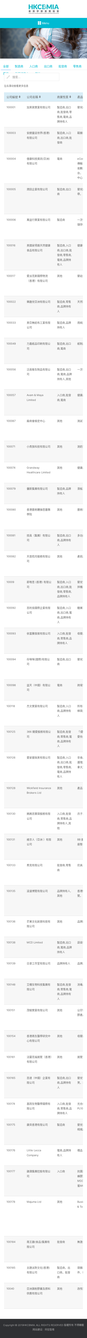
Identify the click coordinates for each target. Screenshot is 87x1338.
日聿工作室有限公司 (38, 963)
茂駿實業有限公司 (37, 1010)
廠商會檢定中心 (36, 420)
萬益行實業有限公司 (38, 219)
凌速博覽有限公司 (37, 891)
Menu (45, 23)
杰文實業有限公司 (37, 706)
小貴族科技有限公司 (38, 446)
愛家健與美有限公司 (38, 757)
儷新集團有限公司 (37, 488)
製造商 (19, 66)
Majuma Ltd (34, 1201)
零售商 (77, 66)
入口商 (33, 66)
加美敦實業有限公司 (38, 107)
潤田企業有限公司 (37, 189)
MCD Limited (35, 942)
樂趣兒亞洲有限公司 (38, 301)
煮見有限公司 (34, 865)
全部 (6, 66)
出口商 (48, 66)
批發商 (62, 66)
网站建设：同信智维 (43, 1329)
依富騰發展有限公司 (38, 633)
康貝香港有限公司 (37, 1124)
